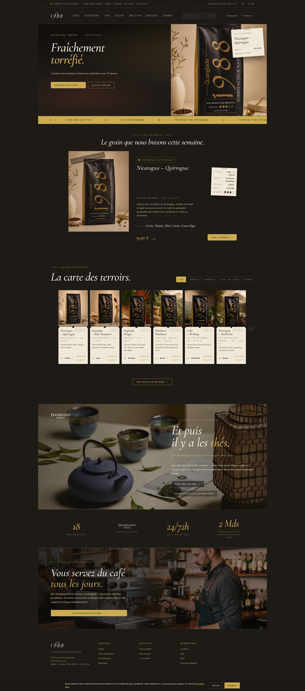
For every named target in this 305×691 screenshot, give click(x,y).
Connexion (231, 16)
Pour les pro (145, 653)
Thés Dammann (106, 653)
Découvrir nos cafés (68, 85)
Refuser (216, 685)
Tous (181, 279)
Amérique (210, 279)
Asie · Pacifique (230, 279)
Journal (168, 15)
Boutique (152, 15)
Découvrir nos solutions (89, 613)
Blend (248, 279)
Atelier (119, 15)
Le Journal (144, 658)
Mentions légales (188, 663)
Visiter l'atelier (101, 85)
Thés (107, 15)
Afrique (194, 279)
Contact (184, 649)
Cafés (76, 15)
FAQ (182, 653)
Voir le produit (222, 237)
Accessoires (92, 15)
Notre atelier (145, 649)
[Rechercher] (213, 15)
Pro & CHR (135, 15)
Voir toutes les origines (152, 382)
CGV (182, 658)
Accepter (232, 685)
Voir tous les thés (188, 484)
